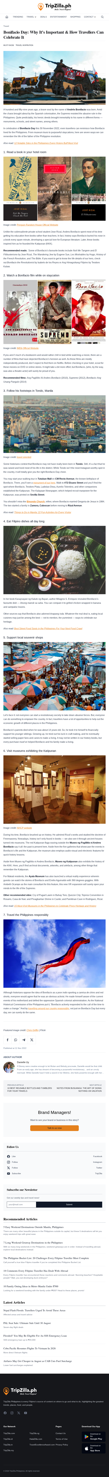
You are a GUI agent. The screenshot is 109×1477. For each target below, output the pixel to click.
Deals (43, 17)
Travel (30, 17)
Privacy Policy (62, 1445)
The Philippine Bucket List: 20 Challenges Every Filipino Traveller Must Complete (46, 1258)
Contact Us (61, 1433)
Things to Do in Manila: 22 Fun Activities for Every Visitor (42, 512)
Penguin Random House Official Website (37, 225)
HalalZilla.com (36, 1439)
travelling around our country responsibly (48, 1008)
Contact (89, 17)
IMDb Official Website (28, 348)
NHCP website (24, 828)
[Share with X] (32, 1040)
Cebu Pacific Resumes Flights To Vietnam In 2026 (29, 1348)
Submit (69, 1204)
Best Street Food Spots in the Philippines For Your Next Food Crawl (48, 628)
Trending (18, 17)
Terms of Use (62, 1439)
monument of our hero (44, 483)
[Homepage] (6, 17)
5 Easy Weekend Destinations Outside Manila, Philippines (33, 1227)
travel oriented (24, 457)
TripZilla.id (8, 1439)
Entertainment (58, 17)
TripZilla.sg (34, 1433)
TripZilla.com (9, 1433)
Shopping (75, 17)
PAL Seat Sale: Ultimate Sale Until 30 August (27, 1323)
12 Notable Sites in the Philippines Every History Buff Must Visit (46, 143)
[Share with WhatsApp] (16, 1040)
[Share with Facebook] (8, 1040)
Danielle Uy (23, 1062)
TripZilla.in (8, 1445)
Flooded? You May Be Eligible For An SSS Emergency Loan (35, 1335)
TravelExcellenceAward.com (42, 1445)
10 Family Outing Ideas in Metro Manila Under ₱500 (30, 1286)
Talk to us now (54, 1128)
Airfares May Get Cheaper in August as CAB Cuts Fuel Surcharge (37, 1361)
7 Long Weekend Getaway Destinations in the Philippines (33, 1242)
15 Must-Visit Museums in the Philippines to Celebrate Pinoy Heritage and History (55, 906)
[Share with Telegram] (24, 1040)
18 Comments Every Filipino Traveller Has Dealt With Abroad (35, 1270)
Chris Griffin (32, 1030)
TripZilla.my (8, 1450)
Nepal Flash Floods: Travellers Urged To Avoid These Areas (34, 1310)
